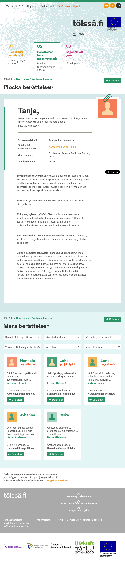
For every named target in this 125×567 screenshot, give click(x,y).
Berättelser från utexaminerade (34, 79)
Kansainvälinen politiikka (62, 147)
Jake (64, 361)
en (106, 6)
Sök (75, 35)
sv (118, 6)
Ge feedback (47, 6)
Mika (64, 415)
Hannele (27, 361)
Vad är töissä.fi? (14, 6)
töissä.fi (88, 24)
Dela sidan (114, 80)
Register (32, 6)
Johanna (27, 415)
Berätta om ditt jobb (69, 6)
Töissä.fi (8, 79)
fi (112, 6)
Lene (105, 361)
